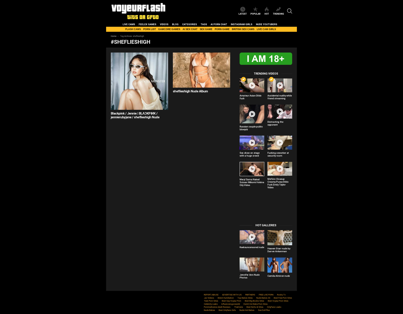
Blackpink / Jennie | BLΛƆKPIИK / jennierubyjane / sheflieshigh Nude (135, 115)
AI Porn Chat (219, 24)
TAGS (204, 24)
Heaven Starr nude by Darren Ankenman (278, 250)
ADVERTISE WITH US (232, 295)
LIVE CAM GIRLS (266, 29)
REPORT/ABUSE (211, 295)
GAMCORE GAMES (169, 29)
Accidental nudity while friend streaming (279, 97)
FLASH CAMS (133, 29)
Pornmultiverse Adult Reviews (217, 307)
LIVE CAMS (129, 24)
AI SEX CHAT (190, 29)
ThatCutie (238, 307)
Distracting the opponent (275, 123)
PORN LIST (149, 29)
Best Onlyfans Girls (227, 310)
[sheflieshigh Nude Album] (201, 70)
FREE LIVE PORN (266, 295)
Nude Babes (209, 310)
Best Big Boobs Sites (254, 301)
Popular (255, 14)
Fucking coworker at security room (278, 154)
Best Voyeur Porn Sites (278, 301)
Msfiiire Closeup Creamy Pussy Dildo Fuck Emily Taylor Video (277, 183)
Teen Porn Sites (211, 301)
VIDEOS (164, 24)
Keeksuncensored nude (252, 247)
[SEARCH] (289, 11)
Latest (242, 14)
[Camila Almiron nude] (279, 265)
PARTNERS (250, 295)
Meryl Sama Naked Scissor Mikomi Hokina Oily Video (252, 182)
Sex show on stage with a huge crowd (250, 154)
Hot (266, 14)
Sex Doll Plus (264, 310)
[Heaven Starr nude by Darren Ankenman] (279, 237)
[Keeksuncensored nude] (252, 237)
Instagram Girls (241, 24)
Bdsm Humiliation (226, 298)
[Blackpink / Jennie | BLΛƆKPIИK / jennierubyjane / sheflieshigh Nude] (139, 81)
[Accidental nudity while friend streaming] (279, 85)
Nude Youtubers (266, 24)
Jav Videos (209, 298)
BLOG (175, 24)
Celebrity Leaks (211, 304)
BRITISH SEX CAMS (243, 29)
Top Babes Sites (245, 298)
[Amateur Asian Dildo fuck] (252, 85)
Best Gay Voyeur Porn (231, 301)
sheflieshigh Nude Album (190, 91)
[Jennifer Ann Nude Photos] (252, 264)
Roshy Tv (281, 295)
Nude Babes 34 (263, 298)
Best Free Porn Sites (283, 298)
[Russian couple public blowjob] (252, 114)
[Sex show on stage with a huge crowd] (252, 142)
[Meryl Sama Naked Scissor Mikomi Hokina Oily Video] (252, 169)
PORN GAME (222, 29)
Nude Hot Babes (246, 310)
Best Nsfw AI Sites (255, 307)
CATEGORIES (189, 24)
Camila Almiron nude (278, 276)
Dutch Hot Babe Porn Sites (256, 304)
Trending (278, 14)
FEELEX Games (147, 24)
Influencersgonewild (230, 304)
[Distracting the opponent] (279, 111)
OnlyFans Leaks (274, 307)
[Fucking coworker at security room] (279, 142)
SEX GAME (206, 29)
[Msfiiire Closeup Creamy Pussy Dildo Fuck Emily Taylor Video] (279, 169)
